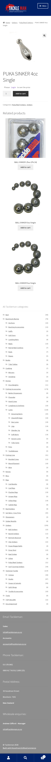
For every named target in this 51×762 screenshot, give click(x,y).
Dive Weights (13, 385)
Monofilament (13, 463)
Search (25, 758)
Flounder (11, 397)
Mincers (11, 372)
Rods (10, 352)
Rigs (7, 480)
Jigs (12, 426)
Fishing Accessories (13, 389)
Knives (8, 472)
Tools (8, 595)
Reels (10, 344)
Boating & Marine (12, 319)
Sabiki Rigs (12, 505)
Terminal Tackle (12, 571)
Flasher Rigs (13, 492)
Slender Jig (15, 430)
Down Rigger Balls (15, 546)
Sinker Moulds (11, 521)
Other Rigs (12, 500)
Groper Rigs (12, 496)
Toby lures (15, 443)
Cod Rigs (11, 488)
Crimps (11, 575)
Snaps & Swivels (14, 583)
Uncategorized (11, 604)
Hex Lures (15, 422)
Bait (7, 315)
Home (8, 22)
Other (10, 558)
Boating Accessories (16, 327)
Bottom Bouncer (14, 538)
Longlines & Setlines (16, 406)
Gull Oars (12, 335)
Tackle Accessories (15, 591)
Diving (8, 381)
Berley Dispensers (15, 393)
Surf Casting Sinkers (16, 567)
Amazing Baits (17, 414)
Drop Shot (12, 550)
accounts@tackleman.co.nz (14, 644)
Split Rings (12, 587)
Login (13, 87)
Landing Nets (13, 339)
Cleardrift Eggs (17, 418)
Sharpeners (10, 517)
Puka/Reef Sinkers (26, 22)
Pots (10, 447)
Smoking (11, 377)
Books (8, 360)
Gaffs (10, 331)
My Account (8, 758)
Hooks (10, 579)
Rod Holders (10, 509)
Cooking (9, 368)
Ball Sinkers (12, 529)
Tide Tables (12, 364)
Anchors (11, 323)
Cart (39, 755)
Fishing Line (10, 455)
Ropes (10, 356)
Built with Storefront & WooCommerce (19, 748)
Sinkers (14, 22)
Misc (7, 476)
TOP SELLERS (11, 600)
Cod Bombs (12, 484)
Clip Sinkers (12, 542)
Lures (10, 410)
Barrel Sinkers (13, 534)
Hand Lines (12, 401)
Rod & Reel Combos (15, 348)
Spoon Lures (16, 439)
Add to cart (21, 93)
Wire (10, 467)
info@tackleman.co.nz (12, 632)
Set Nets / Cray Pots (13, 513)
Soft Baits (15, 434)
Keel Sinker (12, 554)
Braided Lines (13, 459)
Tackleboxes (13, 451)
